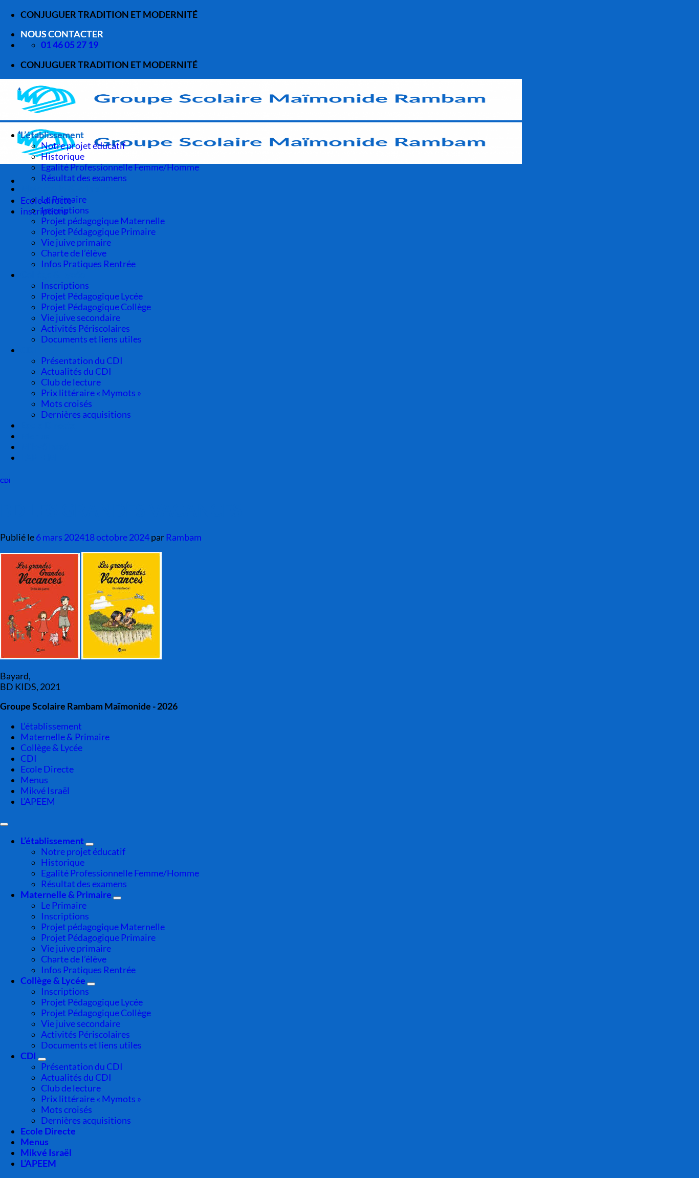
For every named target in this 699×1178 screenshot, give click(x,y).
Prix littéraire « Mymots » (91, 393)
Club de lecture (71, 382)
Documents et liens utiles (91, 339)
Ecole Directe (48, 425)
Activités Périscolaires (85, 328)
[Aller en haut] (4, 824)
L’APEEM (38, 457)
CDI (28, 350)
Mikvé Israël (46, 446)
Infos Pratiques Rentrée (88, 264)
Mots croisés (66, 403)
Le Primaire (63, 199)
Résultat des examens (84, 178)
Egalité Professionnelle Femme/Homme (120, 167)
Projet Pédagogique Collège (96, 307)
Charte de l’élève (73, 253)
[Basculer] (89, 844)
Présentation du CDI (82, 360)
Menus (34, 436)
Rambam (184, 537)
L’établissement (52, 135)
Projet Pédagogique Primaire (98, 231)
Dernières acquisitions (86, 414)
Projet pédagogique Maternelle (103, 221)
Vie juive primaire (76, 242)
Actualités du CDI (76, 371)
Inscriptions (65, 210)
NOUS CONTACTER (61, 34)
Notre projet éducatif (83, 145)
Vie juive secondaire (80, 317)
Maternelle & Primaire (66, 188)
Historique (62, 156)
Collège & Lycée (52, 274)
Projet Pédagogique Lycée (92, 296)
